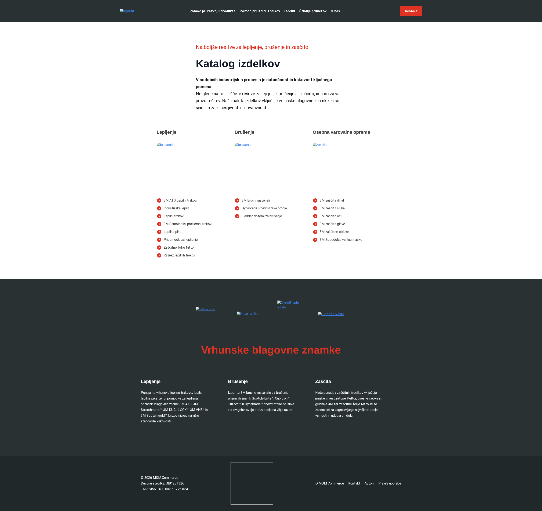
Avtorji (369, 483)
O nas (335, 11)
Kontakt (354, 483)
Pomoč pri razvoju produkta (212, 11)
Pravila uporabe (389, 483)
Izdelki (289, 11)
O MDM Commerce (329, 483)
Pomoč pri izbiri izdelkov (260, 11)
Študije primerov (312, 11)
